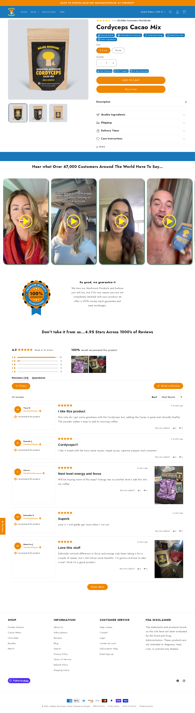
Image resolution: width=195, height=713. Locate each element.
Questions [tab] (38, 378)
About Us (58, 627)
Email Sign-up (107, 654)
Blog (56, 643)
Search (57, 648)
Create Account (108, 643)
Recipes (58, 638)
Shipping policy (146, 706)
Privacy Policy (61, 654)
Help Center (106, 627)
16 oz (118, 50)
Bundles (12, 643)
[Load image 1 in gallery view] (18, 113)
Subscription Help (109, 648)
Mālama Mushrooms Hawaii (61, 706)
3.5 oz (103, 50)
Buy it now (131, 89)
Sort (155, 397)
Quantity (100, 56)
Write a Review (171, 386)
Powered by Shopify (82, 706)
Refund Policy (61, 664)
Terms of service (129, 706)
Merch (11, 648)
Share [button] (102, 146)
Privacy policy (113, 706)
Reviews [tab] (20, 378)
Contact (104, 632)
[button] (34, 12)
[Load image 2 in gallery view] (38, 113)
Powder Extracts (16, 627)
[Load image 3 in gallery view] (58, 113)
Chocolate (13, 638)
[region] (89, 364)
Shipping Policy (62, 670)
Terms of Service (62, 659)
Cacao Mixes (14, 632)
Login (102, 638)
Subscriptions (61, 632)
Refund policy (99, 706)
